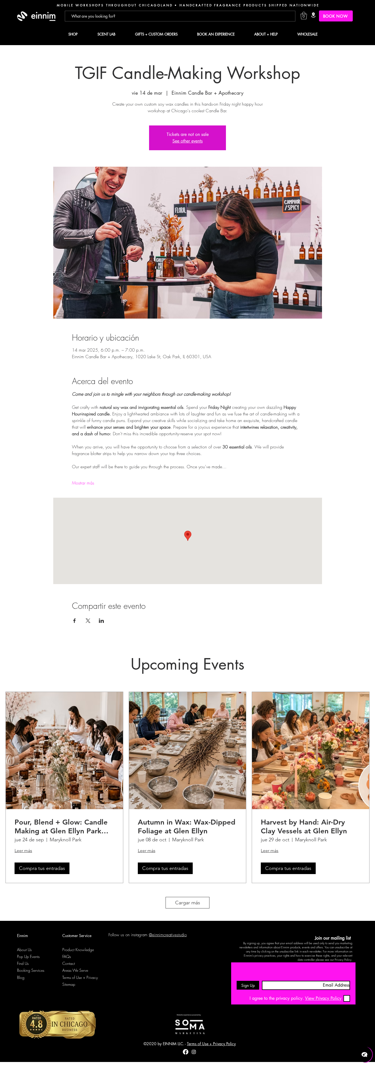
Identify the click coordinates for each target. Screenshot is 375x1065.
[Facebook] (185, 1052)
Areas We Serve (75, 970)
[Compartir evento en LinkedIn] (101, 620)
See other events (187, 141)
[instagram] (194, 1052)
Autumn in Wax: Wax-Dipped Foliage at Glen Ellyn (186, 826)
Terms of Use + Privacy (80, 977)
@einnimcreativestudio (168, 935)
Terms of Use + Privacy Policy (211, 1043)
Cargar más (187, 903)
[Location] (313, 15)
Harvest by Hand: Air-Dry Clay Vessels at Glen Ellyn (304, 826)
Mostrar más (83, 483)
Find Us (23, 963)
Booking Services (30, 970)
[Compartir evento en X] (88, 620)
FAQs (66, 956)
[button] (304, 15)
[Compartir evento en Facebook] (74, 620)
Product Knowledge (78, 949)
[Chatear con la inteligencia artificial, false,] (364, 1054)
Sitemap (68, 984)
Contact (68, 963)
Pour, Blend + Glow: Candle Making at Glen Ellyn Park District (61, 826)
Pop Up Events (28, 956)
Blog (20, 977)
